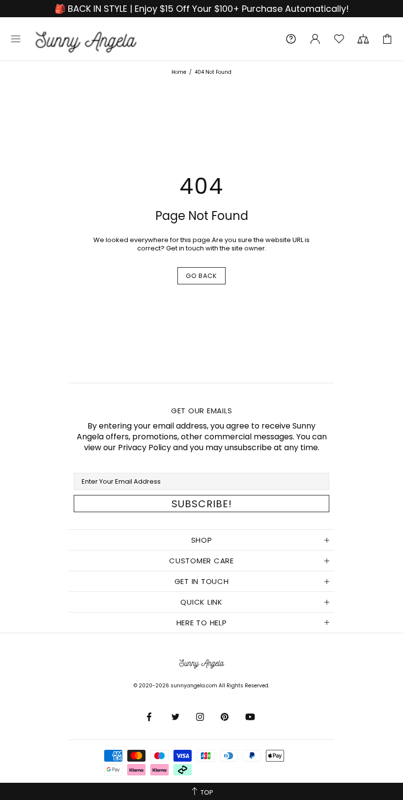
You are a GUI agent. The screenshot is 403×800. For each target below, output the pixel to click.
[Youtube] (251, 717)
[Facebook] (152, 717)
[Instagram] (201, 717)
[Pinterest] (225, 717)
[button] (16, 39)
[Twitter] (176, 717)
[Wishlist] (339, 39)
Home (179, 72)
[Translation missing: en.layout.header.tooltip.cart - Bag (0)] (387, 39)
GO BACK (201, 275)
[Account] (315, 39)
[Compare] (363, 39)
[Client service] (291, 39)
